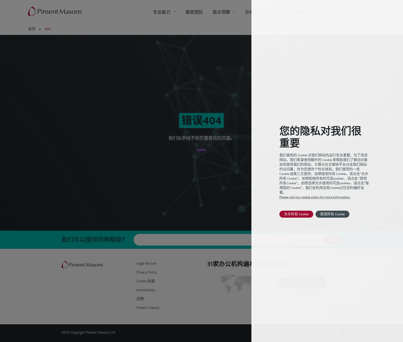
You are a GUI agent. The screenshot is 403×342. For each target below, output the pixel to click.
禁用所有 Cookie (332, 214)
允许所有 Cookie (296, 214)
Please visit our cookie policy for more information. (315, 197)
